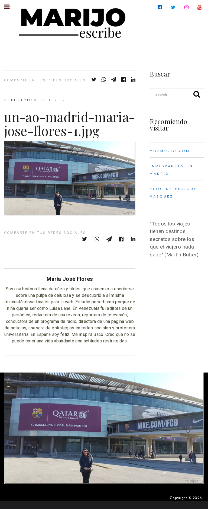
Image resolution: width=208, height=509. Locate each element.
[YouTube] (200, 7)
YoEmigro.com (170, 151)
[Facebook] (161, 7)
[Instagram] (187, 7)
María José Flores (70, 279)
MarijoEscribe (156, 498)
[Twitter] (174, 7)
